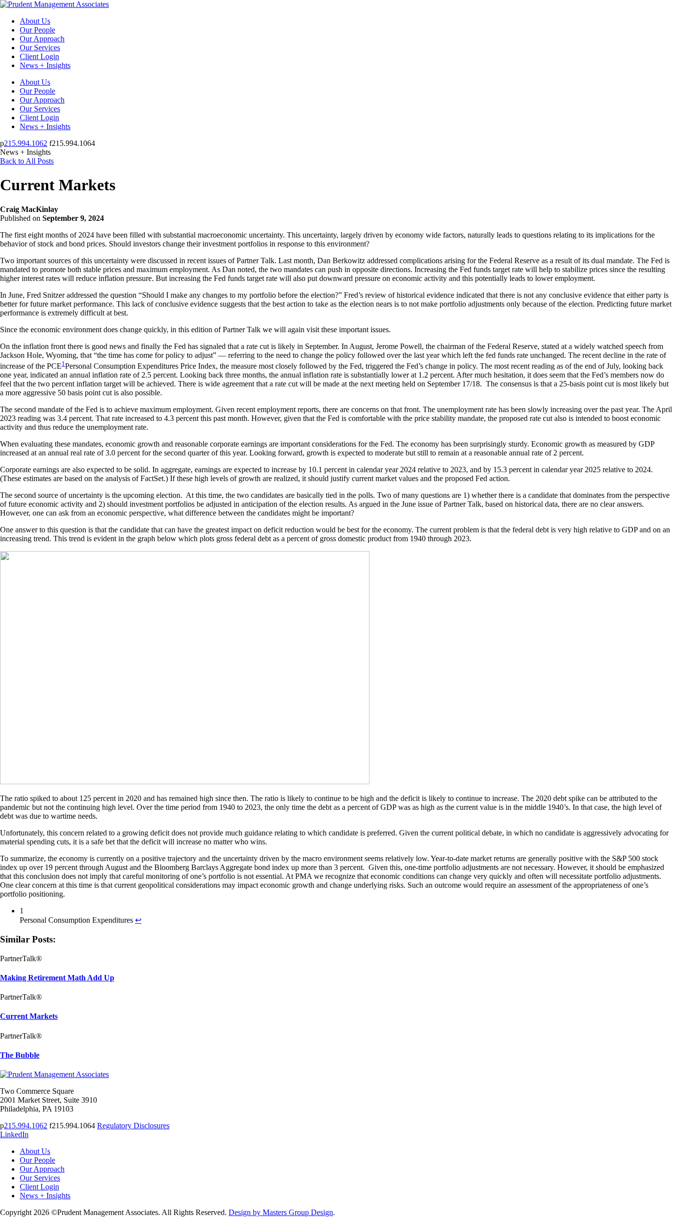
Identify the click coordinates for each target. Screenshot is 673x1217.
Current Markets (29, 1016)
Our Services (40, 47)
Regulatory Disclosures (133, 1125)
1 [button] (63, 363)
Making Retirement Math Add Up (57, 978)
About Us (35, 21)
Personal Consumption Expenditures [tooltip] (121, 366)
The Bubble (19, 1055)
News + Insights (45, 65)
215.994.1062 (25, 143)
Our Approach (42, 39)
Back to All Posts (27, 161)
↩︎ (138, 920)
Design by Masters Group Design (281, 1212)
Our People (37, 30)
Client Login (39, 56)
